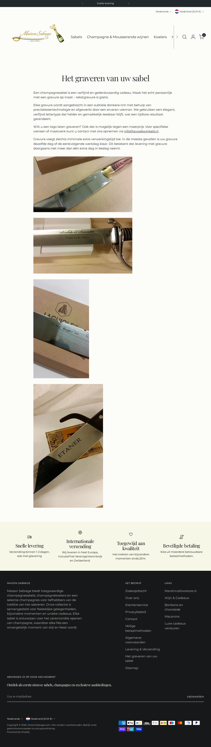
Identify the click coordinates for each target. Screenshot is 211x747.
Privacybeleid (135, 612)
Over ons (132, 598)
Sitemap (131, 668)
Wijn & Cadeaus (177, 598)
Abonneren (195, 696)
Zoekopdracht (136, 591)
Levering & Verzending (142, 649)
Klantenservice (136, 605)
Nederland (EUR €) (190, 11)
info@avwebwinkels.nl (141, 131)
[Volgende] (128, 3)
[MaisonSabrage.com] (36, 37)
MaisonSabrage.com (39, 725)
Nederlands (162, 11)
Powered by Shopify (18, 732)
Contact (131, 619)
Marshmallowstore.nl (181, 591)
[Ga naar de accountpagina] (193, 37)
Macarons (172, 616)
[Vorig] (82, 3)
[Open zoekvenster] (184, 37)
